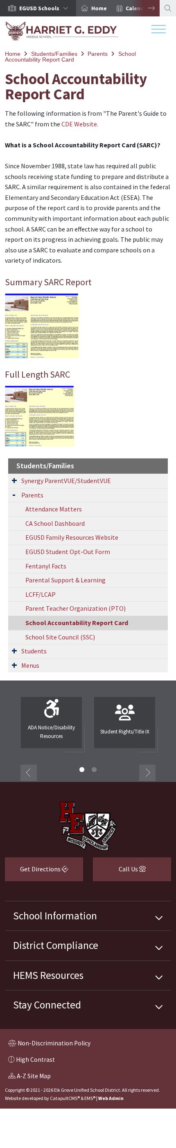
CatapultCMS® (65, 1098)
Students (34, 651)
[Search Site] (168, 8)
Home (99, 8)
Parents (98, 53)
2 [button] (94, 769)
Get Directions (33, 872)
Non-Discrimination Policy (49, 1044)
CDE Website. (79, 124)
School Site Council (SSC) (60, 637)
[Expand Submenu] (14, 480)
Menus (30, 665)
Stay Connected (47, 1004)
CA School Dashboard (55, 523)
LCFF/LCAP (40, 594)
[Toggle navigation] (158, 31)
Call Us (116, 872)
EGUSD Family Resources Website (71, 537)
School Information (55, 915)
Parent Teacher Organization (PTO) (75, 608)
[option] (38, 8)
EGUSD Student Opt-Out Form (67, 552)
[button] (45, 8)
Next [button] (145, 8)
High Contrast (35, 1059)
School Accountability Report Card (70, 56)
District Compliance (55, 945)
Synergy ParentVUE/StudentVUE (66, 481)
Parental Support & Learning (65, 580)
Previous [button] (28, 773)
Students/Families (54, 53)
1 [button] (82, 769)
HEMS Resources (48, 975)
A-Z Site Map (29, 1077)
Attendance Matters (53, 509)
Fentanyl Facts (45, 566)
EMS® (89, 1098)
